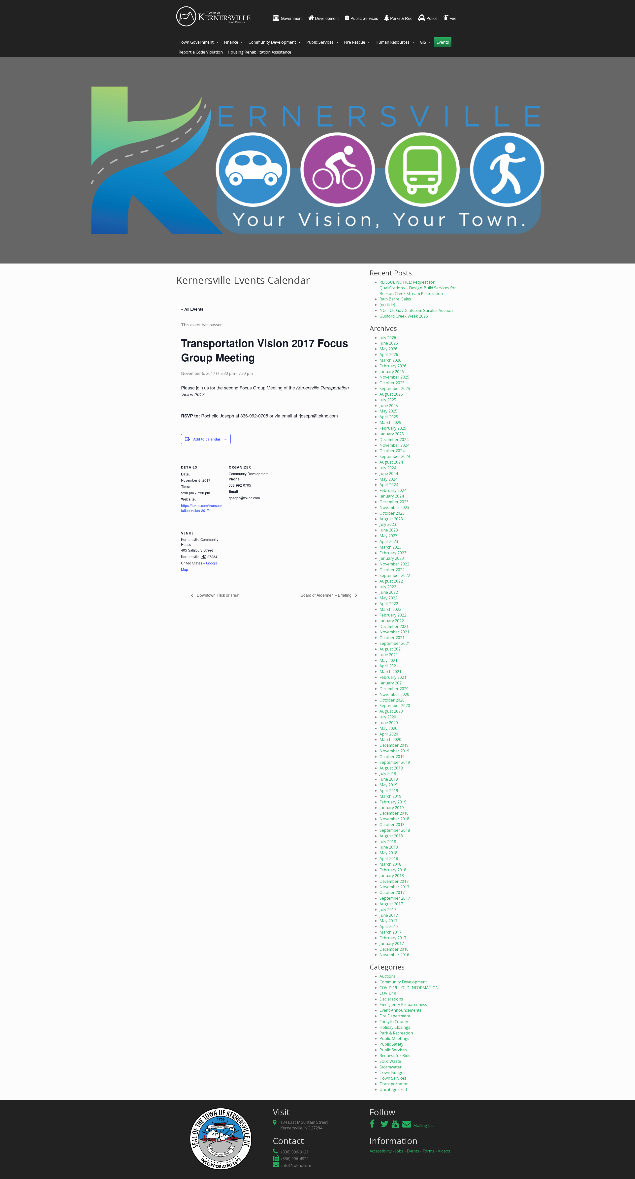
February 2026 (393, 366)
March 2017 (390, 932)
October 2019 (392, 756)
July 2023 (388, 524)
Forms (428, 1151)
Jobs (399, 1151)
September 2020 (395, 705)
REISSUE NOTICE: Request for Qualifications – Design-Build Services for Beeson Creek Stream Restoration (418, 287)
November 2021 (394, 632)
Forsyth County (394, 1021)
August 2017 (391, 904)
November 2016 (394, 954)
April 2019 (389, 790)
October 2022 (392, 569)
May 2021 (388, 660)
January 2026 (392, 371)
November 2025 (394, 377)
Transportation (394, 1084)
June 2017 (389, 915)
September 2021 (395, 643)
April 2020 (389, 734)
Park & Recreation (396, 1033)
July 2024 (388, 468)
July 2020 (388, 717)
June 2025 (389, 405)
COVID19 (388, 993)
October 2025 (392, 382)
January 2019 (392, 807)
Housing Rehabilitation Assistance (259, 52)
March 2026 (390, 360)
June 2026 (389, 343)
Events (443, 42)
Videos (444, 1151)
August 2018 (391, 836)
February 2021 (393, 677)
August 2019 (391, 768)
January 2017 (392, 943)
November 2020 (394, 694)
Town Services (393, 1078)
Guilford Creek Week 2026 (404, 316)
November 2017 (394, 886)
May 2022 (388, 598)
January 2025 (392, 434)
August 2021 (391, 649)
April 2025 (389, 416)
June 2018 (389, 847)
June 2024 (389, 473)
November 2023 (394, 507)
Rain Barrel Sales (395, 299)
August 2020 (391, 711)
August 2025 (391, 394)
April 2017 (389, 926)
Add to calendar (206, 439)
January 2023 (392, 558)
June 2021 (389, 654)
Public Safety (391, 1044)
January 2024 (392, 496)
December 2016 (394, 949)
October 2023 (392, 513)
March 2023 (390, 547)
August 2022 (391, 581)
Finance (231, 42)
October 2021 (392, 637)
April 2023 (389, 541)
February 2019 (393, 802)
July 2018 (388, 841)
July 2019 (388, 773)
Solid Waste (390, 1061)
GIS (423, 42)
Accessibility (381, 1151)
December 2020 (394, 688)
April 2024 (389, 484)
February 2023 (393, 553)
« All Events (192, 309)
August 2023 (391, 519)
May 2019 (388, 785)
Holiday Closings (395, 1027)
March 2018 (390, 864)
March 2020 (390, 739)
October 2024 (392, 450)
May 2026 (388, 349)
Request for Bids (395, 1055)
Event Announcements (400, 1010)
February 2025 (393, 428)
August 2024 (391, 462)
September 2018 (395, 830)
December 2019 (394, 745)
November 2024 (394, 445)
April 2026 (389, 354)
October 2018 (392, 824)
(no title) (387, 304)
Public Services (320, 42)
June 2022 (389, 592)
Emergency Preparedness (403, 1004)
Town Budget (392, 1072)
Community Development (272, 42)
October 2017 (392, 892)
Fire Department (395, 1016)
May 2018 (388, 852)
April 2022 (389, 603)
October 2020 (392, 700)
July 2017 (388, 909)
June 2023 (389, 530)
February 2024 (393, 490)
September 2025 (395, 388)
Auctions (388, 976)
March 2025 (390, 422)
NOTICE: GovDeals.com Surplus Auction (416, 310)
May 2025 (388, 411)
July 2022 (388, 587)
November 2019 (394, 751)
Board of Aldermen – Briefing (326, 595)
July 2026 (388, 337)
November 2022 (394, 564)
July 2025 (388, 400)
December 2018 (394, 813)
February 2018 (393, 870)
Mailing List (423, 1125)
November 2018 (394, 819)
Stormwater (391, 1067)
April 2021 (389, 666)
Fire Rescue (354, 42)
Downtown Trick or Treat (217, 595)
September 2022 (395, 575)
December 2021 (394, 626)
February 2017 (393, 938)
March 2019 (390, 796)
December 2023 (394, 501)
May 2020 (388, 728)
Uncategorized (393, 1089)
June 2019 (389, 779)
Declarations (391, 999)
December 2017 (394, 881)
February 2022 (393, 615)
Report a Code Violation (201, 52)
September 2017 (395, 898)
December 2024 (394, 439)
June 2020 (389, 722)
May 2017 (388, 920)
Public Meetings (394, 1038)
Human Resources (393, 42)
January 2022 (392, 620)
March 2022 (390, 609)
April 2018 (389, 858)
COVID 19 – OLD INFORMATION (409, 987)
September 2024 (395, 456)
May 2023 (388, 535)
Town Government (196, 42)
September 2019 (395, 762)
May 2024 (388, 479)
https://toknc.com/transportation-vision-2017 (201, 508)
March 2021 (390, 671)
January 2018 (392, 875)
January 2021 (392, 683)
